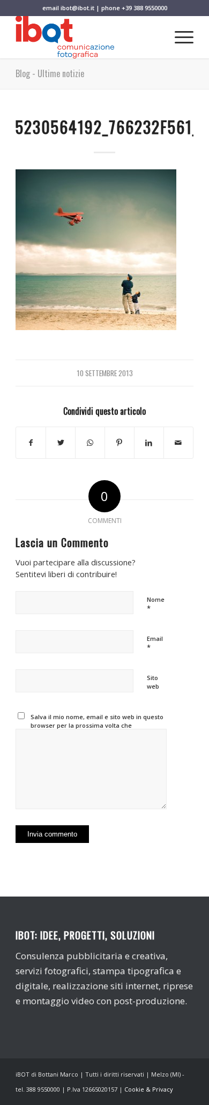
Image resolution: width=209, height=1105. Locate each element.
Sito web (153, 682)
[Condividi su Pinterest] (119, 442)
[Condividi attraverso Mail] (178, 442)
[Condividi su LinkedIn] (149, 442)
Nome (156, 604)
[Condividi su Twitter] (60, 442)
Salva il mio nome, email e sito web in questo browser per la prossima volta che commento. (97, 725)
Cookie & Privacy (148, 1089)
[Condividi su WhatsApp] (90, 442)
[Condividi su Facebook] (31, 442)
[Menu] (178, 37)
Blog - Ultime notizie (50, 73)
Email (155, 643)
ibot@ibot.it (77, 8)
